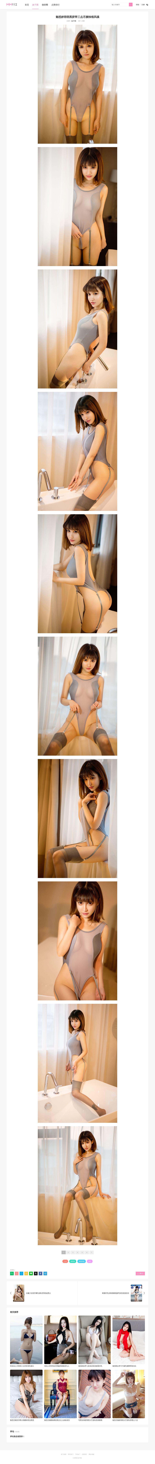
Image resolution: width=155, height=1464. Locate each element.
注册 (143, 4)
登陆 (137, 4)
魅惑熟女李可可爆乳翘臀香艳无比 (124, 1366)
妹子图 (35, 4)
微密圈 (45, 4)
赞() (140, 1273)
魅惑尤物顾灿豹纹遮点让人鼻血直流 (57, 1420)
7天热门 (77, 1454)
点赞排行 (55, 4)
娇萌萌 (73, 1261)
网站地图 (91, 1454)
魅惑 (89, 1261)
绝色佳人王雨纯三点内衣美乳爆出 (22, 1366)
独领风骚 (81, 1261)
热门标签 (63, 1454)
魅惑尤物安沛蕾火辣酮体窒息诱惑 (22, 1420)
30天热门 (71, 1454)
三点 (65, 1261)
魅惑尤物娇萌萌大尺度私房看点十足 (125, 1420)
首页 (27, 4)
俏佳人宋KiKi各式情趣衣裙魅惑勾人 (56, 1366)
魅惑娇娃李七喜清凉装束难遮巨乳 (90, 1366)
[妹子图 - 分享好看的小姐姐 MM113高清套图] (12, 4)
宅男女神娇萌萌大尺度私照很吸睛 (90, 1420)
